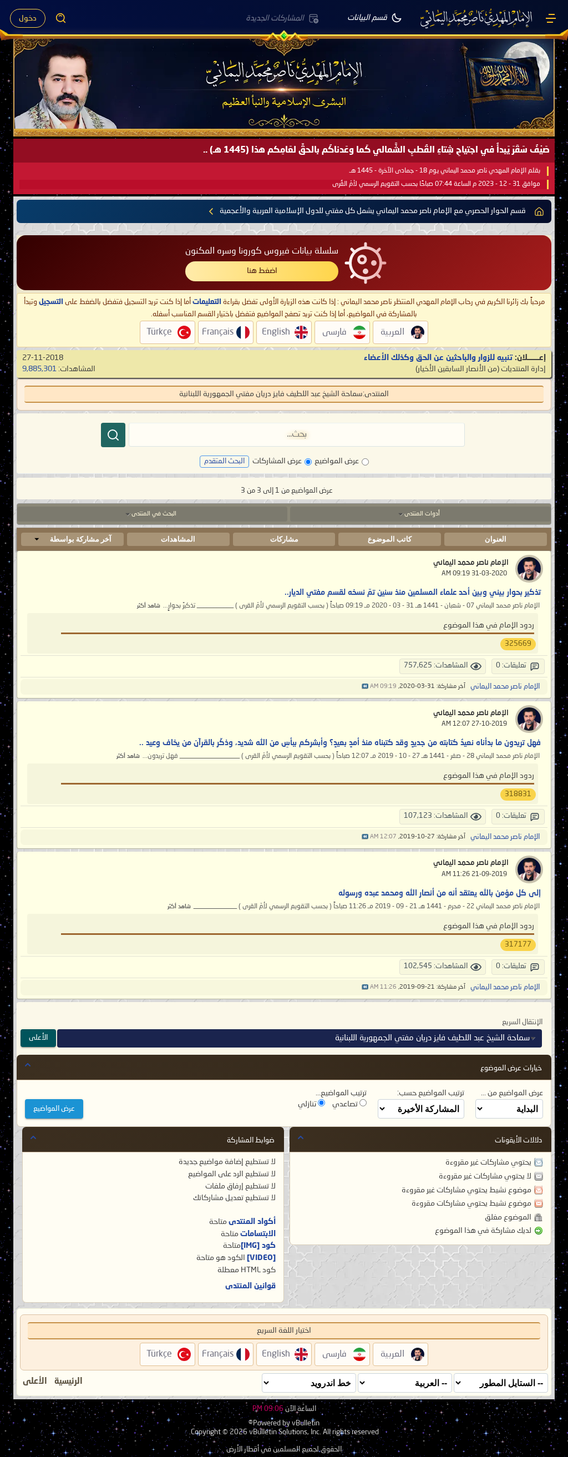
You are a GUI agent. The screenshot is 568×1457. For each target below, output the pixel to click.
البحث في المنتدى (153, 514)
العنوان (495, 539)
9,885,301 (39, 369)
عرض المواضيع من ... (512, 1093)
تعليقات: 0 (511, 665)
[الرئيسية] (551, 18)
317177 (518, 944)
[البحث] (113, 435)
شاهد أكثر (148, 606)
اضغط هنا (262, 271)
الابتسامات (258, 1234)
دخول (28, 18)
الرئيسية (68, 1381)
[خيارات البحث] (61, 18)
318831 (518, 794)
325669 (518, 643)
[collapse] (27, 1064)
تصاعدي (345, 1104)
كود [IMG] (258, 1245)
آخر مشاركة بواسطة (80, 539)
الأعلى (38, 1037)
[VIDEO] (261, 1258)
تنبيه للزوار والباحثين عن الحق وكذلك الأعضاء (438, 358)
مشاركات (284, 539)
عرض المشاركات (277, 461)
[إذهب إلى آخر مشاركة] (365, 686)
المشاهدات (178, 539)
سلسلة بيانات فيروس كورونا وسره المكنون (261, 251)
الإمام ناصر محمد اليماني (471, 562)
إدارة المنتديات (523, 369)
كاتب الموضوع (390, 539)
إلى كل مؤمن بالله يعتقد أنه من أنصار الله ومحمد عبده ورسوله (439, 893)
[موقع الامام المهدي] (477, 18)
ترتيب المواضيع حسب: (430, 1093)
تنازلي (308, 1104)
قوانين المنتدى (250, 1286)
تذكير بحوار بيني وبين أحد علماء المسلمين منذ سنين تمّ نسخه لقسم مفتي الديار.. (413, 592)
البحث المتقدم (224, 461)
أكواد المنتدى (252, 1222)
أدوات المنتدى (422, 514)
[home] (539, 211)
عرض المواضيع (337, 461)
